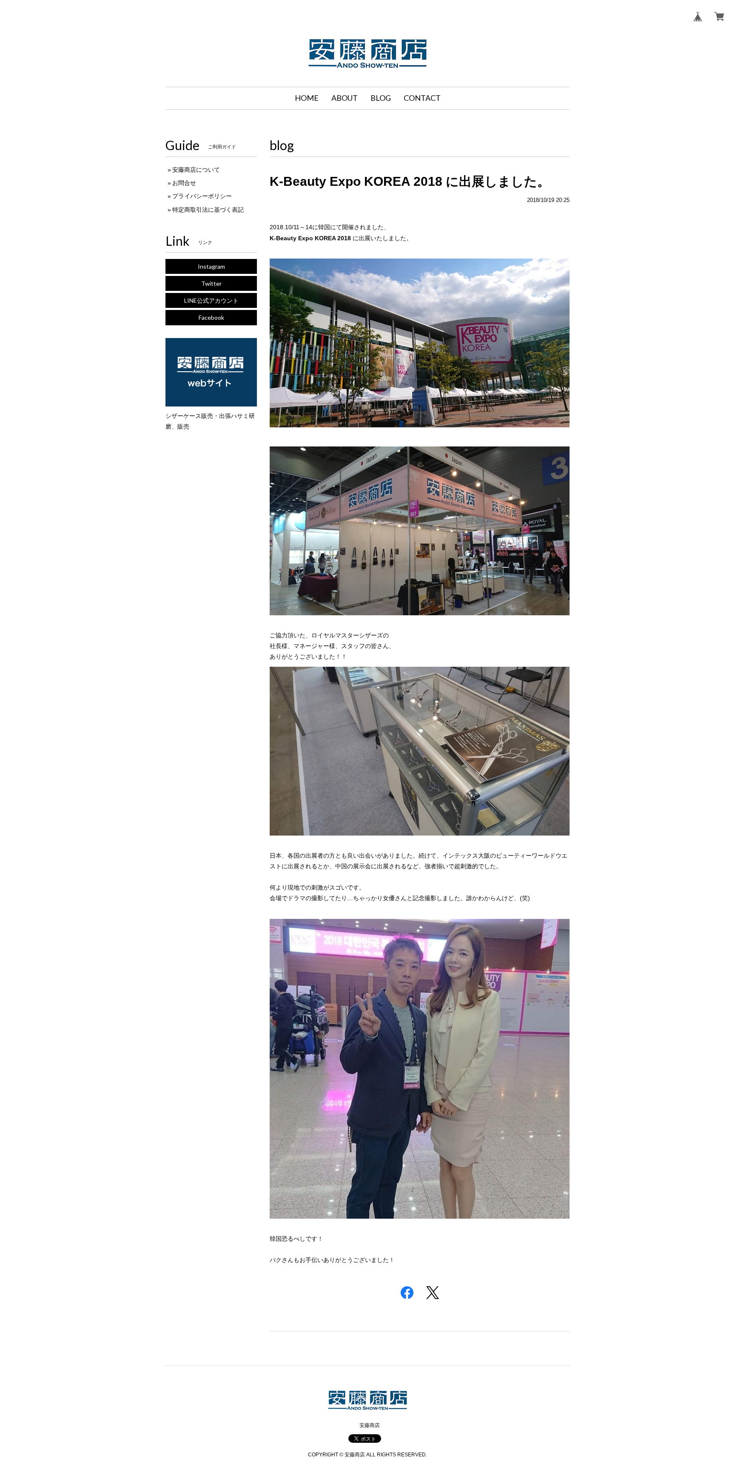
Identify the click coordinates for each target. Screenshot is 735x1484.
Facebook (211, 317)
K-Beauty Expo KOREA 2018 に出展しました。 (410, 181)
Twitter (211, 283)
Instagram (211, 266)
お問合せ (184, 182)
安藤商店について (196, 169)
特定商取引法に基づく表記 (208, 209)
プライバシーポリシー (202, 196)
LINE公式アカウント (211, 300)
